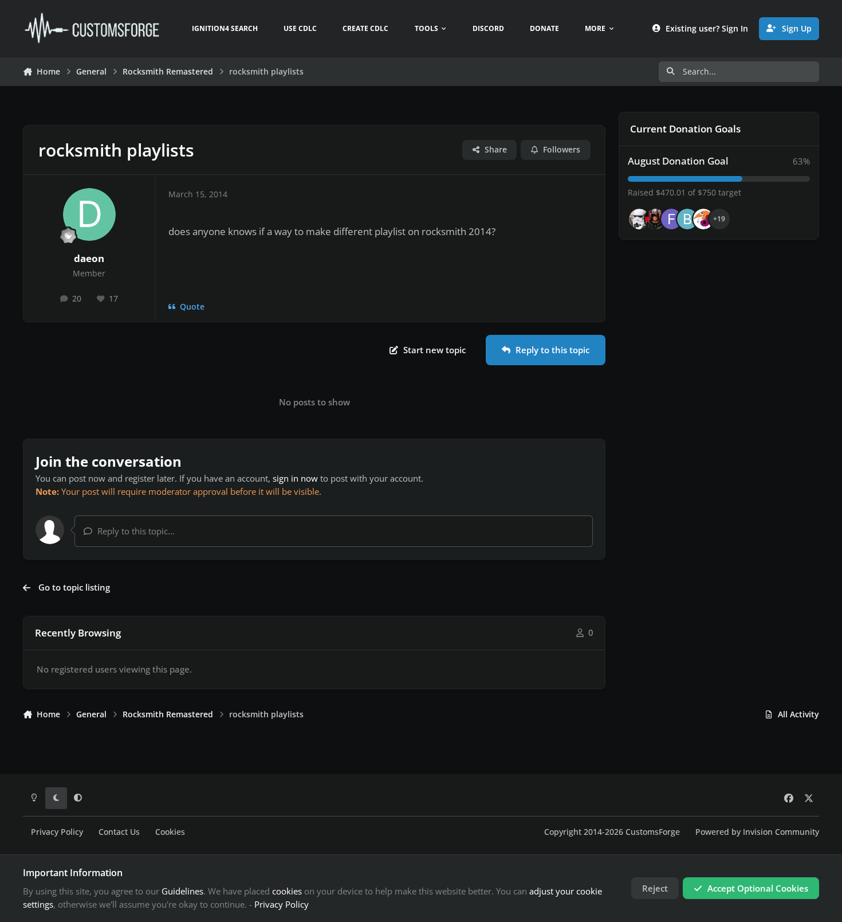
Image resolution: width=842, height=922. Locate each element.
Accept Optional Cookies (757, 888)
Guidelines (182, 891)
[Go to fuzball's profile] (671, 219)
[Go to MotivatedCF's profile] (703, 219)
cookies (287, 891)
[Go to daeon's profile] (89, 214)
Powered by (757, 832)
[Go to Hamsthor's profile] (639, 219)
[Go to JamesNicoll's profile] (655, 219)
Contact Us (119, 832)
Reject (655, 888)
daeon (89, 258)
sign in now (295, 478)
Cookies (170, 832)
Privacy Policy (57, 832)
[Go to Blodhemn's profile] (687, 219)
